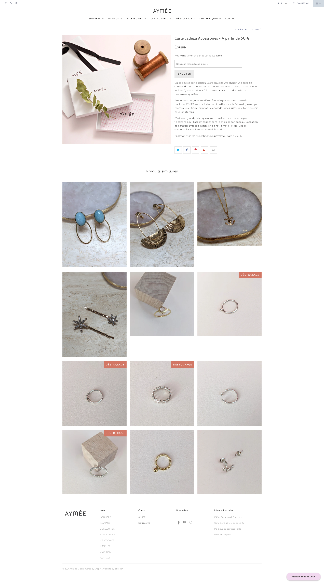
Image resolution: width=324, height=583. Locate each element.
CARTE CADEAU (160, 18)
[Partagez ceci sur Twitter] (178, 149)
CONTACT (230, 18)
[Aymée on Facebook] (5, 3)
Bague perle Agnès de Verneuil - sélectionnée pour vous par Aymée (229, 304)
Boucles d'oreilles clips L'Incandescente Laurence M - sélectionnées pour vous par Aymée (162, 224)
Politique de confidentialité (227, 529)
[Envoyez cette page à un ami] (213, 149)
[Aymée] (162, 11)
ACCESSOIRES (135, 18)
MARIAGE (114, 18)
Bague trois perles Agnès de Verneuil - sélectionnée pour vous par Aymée (94, 462)
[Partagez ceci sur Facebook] (187, 149)
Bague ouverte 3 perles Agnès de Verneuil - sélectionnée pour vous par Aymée (229, 393)
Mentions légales (222, 534)
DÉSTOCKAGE (184, 18)
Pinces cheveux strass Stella (94, 314)
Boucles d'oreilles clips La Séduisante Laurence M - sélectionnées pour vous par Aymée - (94, 224)
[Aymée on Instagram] (16, 3)
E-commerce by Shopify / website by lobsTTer (100, 568)
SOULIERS (95, 18)
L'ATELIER (204, 18)
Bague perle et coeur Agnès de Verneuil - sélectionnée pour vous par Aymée (162, 462)
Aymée (73, 568)
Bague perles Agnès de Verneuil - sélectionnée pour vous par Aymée (94, 393)
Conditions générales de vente (229, 523)
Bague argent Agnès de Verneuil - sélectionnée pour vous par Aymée (162, 393)
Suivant (256, 29)
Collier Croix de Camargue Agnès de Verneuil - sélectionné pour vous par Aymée (229, 214)
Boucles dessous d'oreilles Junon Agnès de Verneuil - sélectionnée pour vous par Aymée (229, 462)
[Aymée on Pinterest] (10, 3)
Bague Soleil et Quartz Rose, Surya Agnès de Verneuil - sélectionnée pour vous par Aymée (162, 304)
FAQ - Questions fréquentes (228, 517)
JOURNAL (217, 18)
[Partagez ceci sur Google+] (204, 149)
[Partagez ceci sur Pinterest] (195, 149)
